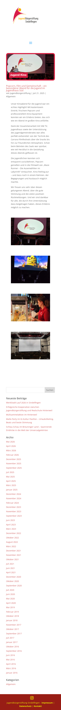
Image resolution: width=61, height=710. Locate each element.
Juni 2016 (10, 655)
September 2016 (14, 651)
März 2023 (11, 528)
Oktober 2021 (12, 559)
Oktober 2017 (12, 629)
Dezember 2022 (13, 533)
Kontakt (38, 706)
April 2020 (11, 603)
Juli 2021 (10, 563)
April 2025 (11, 481)
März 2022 (11, 546)
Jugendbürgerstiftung (20, 93)
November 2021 (13, 555)
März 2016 (11, 668)
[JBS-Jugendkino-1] (30, 245)
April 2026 (11, 446)
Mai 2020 (10, 598)
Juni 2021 (10, 568)
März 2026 (11, 450)
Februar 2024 (12, 502)
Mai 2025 (10, 476)
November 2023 (13, 511)
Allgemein (11, 96)
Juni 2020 (10, 594)
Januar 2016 (11, 672)
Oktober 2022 (12, 537)
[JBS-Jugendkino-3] (30, 321)
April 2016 (11, 664)
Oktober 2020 (12, 581)
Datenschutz (25, 706)
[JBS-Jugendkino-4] (30, 359)
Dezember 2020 (13, 576)
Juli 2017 (10, 637)
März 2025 (11, 485)
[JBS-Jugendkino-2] (30, 283)
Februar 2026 (12, 454)
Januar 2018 (11, 620)
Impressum (47, 702)
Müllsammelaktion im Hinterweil (21, 414)
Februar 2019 (12, 611)
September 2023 (14, 515)
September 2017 (14, 633)
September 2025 (14, 467)
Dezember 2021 (13, 550)
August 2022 (12, 542)
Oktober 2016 (12, 646)
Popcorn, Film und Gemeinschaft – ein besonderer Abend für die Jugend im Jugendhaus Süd (26, 88)
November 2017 (13, 624)
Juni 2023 (10, 520)
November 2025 (13, 463)
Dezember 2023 (13, 507)
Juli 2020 (10, 590)
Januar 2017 (11, 642)
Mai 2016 (10, 659)
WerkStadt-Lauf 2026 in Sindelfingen (23, 402)
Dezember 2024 (13, 494)
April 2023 (11, 524)
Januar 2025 (11, 489)
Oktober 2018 (12, 616)
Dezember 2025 (13, 459)
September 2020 (14, 585)
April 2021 (11, 572)
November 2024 (13, 498)
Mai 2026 (10, 441)
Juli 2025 (10, 472)
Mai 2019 (10, 607)
